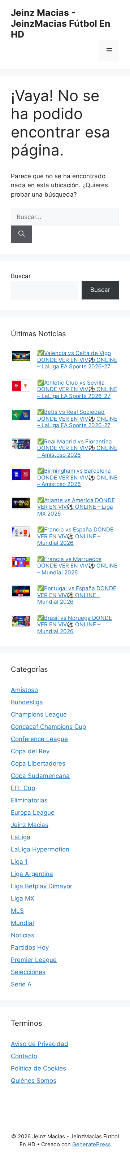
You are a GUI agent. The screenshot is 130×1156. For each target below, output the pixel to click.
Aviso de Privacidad (39, 1043)
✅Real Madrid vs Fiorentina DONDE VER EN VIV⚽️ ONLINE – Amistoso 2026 (77, 448)
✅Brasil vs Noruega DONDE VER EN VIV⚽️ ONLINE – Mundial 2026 (74, 624)
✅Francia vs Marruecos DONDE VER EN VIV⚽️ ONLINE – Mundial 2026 (77, 566)
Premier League (34, 959)
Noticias (22, 935)
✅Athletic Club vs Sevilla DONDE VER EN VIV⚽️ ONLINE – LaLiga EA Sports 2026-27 (77, 389)
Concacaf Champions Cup (48, 726)
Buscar (21, 276)
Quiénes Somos (33, 1080)
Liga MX (22, 898)
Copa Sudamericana (40, 775)
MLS (17, 910)
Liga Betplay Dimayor (41, 886)
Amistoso (24, 689)
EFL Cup (23, 788)
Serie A (21, 984)
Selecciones (28, 972)
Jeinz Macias (29, 824)
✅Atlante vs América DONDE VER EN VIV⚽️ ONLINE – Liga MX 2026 (76, 507)
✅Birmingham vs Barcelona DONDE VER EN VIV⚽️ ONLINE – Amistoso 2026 (77, 477)
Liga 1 (19, 861)
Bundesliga (27, 702)
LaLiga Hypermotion (40, 849)
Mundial (22, 923)
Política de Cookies (38, 1068)
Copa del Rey (30, 751)
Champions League (39, 714)
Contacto (24, 1056)
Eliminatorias (29, 800)
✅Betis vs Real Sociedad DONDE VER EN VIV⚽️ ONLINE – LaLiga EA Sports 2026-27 (77, 418)
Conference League (39, 739)
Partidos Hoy (30, 947)
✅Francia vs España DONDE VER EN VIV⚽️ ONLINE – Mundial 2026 (75, 536)
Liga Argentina (32, 873)
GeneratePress (91, 1144)
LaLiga (20, 837)
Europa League (33, 812)
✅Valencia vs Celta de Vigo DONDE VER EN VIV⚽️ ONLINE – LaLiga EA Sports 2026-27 (77, 360)
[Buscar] (21, 234)
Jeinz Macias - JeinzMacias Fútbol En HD (60, 23)
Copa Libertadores (38, 763)
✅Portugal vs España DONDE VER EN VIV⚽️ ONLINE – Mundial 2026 (76, 595)
